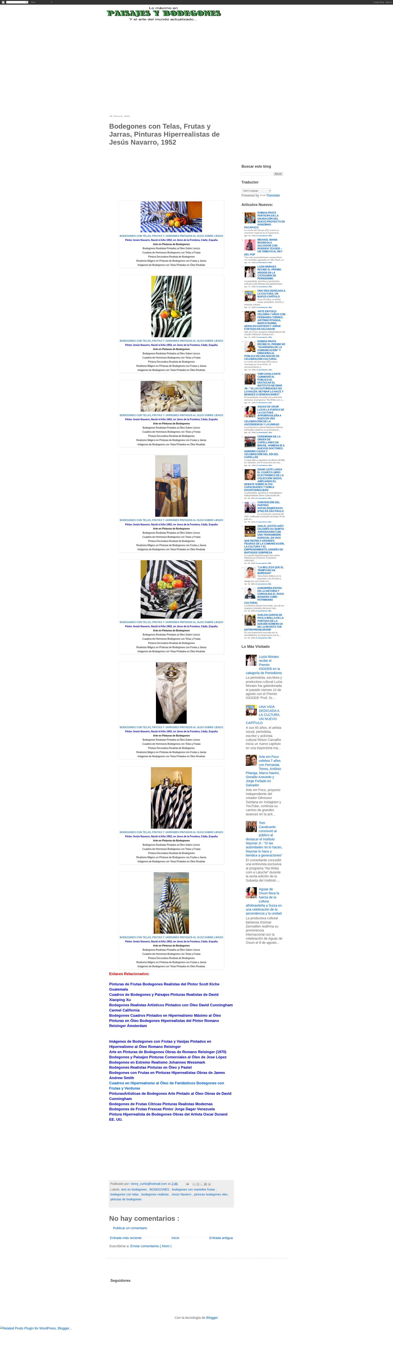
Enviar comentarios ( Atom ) (150, 1246)
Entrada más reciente (126, 1238)
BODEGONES (160, 1189)
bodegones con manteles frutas (194, 1189)
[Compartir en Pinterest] (209, 1184)
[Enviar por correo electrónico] (194, 1184)
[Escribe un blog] (197, 1184)
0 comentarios (262, 235)
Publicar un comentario (130, 1228)
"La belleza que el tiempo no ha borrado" (270, 570)
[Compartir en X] (201, 1184)
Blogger (212, 1318)
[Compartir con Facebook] (205, 1184)
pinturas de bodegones (126, 1199)
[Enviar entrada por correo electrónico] (187, 1183)
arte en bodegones (134, 1189)
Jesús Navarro (181, 1194)
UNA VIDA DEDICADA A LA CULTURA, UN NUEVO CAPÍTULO (271, 293)
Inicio (175, 1238)
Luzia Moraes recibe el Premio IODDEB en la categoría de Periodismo (269, 272)
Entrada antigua (221, 1238)
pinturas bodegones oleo (211, 1194)
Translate (273, 195)
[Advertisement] (184, 40)
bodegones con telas (125, 1194)
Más (270, 235)
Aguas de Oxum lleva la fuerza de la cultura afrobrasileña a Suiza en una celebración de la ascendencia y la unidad (264, 415)
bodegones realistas (155, 1194)
